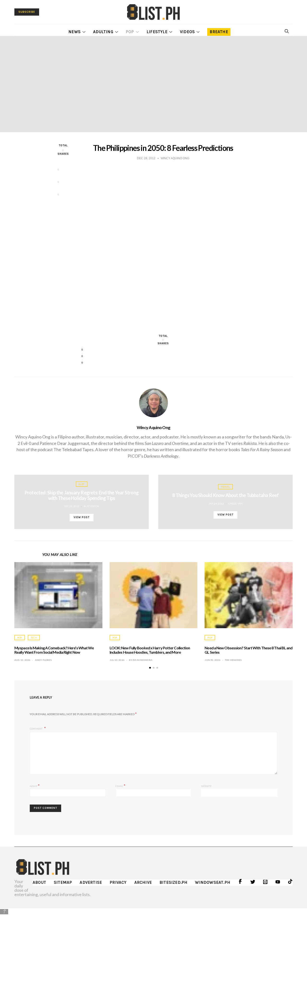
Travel (225, 486)
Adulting (103, 31)
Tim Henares (233, 659)
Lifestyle (157, 31)
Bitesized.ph (173, 882)
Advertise (91, 882)
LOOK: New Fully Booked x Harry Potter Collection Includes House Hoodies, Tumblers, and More (150, 650)
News (74, 31)
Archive (143, 882)
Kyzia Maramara (140, 659)
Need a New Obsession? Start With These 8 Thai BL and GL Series (248, 650)
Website (206, 786)
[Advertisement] (153, 948)
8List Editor (91, 506)
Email (120, 785)
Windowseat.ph (212, 882)
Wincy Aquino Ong (154, 427)
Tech (34, 637)
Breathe (219, 31)
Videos (187, 31)
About (39, 882)
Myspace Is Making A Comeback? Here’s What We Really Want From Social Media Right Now (54, 650)
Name (35, 785)
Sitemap (63, 882)
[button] (150, 668)
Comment (36, 728)
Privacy (118, 882)
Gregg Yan (235, 503)
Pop (130, 31)
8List (82, 484)
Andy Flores (43, 659)
